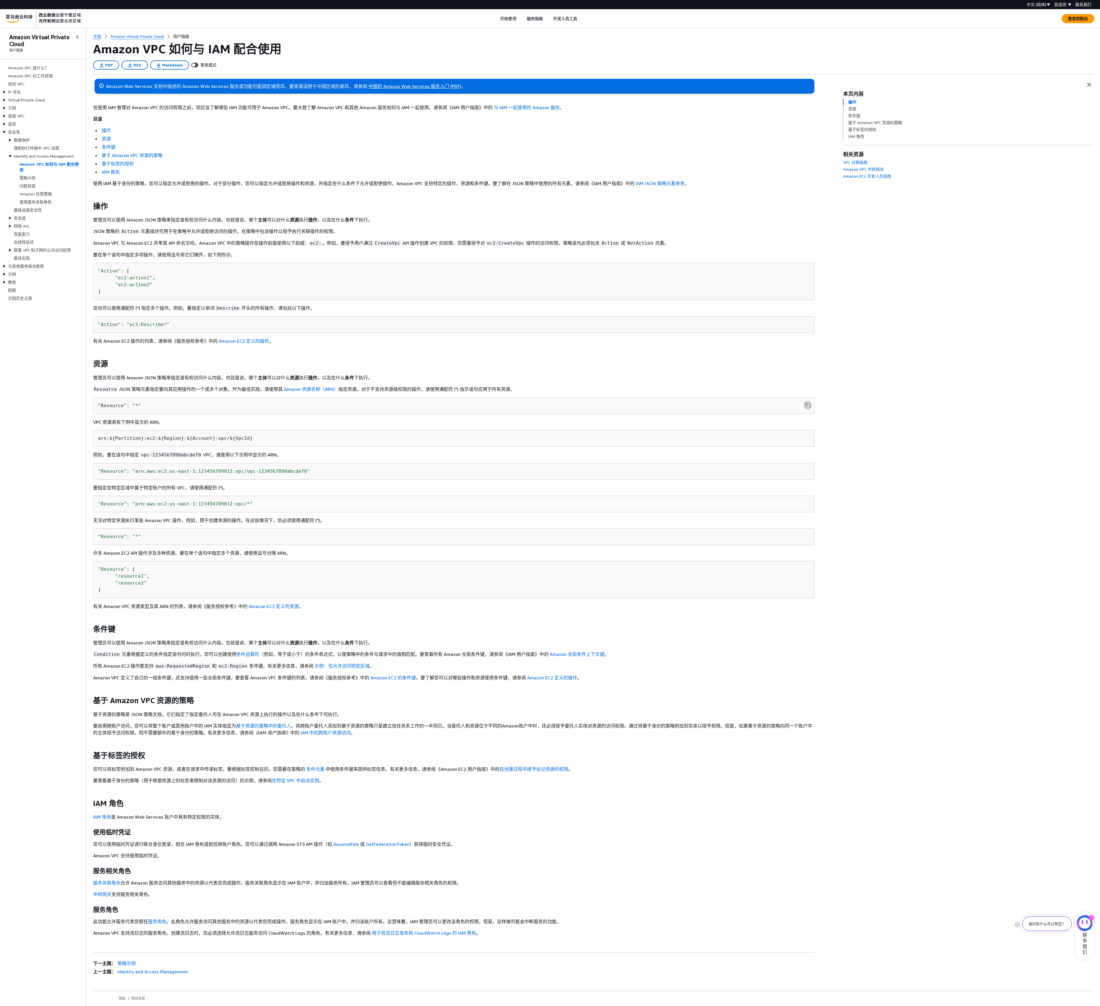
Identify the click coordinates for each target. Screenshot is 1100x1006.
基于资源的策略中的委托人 (263, 726)
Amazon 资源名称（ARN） (311, 389)
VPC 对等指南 (855, 162)
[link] (181, 36)
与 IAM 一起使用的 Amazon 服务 (527, 107)
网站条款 (138, 998)
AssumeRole (346, 844)
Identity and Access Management (152, 971)
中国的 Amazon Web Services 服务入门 (408, 86)
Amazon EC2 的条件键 (393, 678)
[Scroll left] (496, 18)
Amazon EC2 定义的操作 (244, 341)
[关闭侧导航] (77, 37)
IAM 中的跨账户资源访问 (325, 733)
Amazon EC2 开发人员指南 (867, 176)
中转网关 (102, 894)
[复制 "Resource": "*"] (807, 405)
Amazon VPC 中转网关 (863, 169)
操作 (106, 130)
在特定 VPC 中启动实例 (295, 780)
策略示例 (126, 963)
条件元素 (316, 769)
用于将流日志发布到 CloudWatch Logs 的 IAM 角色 (424, 933)
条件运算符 (247, 654)
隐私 (122, 998)
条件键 (108, 147)
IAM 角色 (111, 172)
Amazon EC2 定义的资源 (274, 606)
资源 (106, 139)
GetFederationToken (387, 844)
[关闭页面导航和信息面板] (1089, 84)
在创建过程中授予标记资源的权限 (534, 769)
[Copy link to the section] (88, 206)
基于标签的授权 (118, 163)
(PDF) (455, 86)
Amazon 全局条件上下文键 (577, 654)
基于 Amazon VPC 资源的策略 (132, 155)
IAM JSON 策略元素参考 (660, 183)
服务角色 (157, 921)
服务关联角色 (107, 883)
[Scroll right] (581, 18)
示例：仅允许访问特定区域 (342, 666)
